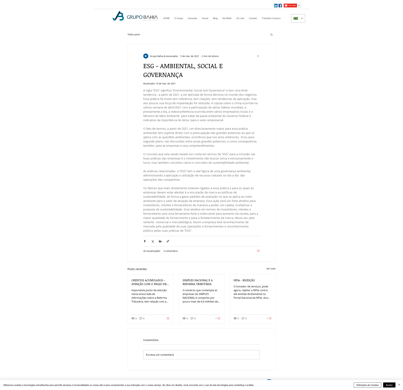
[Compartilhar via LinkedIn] (160, 241)
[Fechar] (399, 384)
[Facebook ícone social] (280, 5)
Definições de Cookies (367, 385)
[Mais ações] (258, 56)
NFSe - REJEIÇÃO (244, 280)
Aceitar (389, 385)
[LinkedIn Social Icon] (276, 5)
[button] (192, 18)
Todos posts (134, 34)
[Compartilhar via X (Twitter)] (152, 241)
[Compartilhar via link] (167, 241)
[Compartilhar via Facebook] (144, 241)
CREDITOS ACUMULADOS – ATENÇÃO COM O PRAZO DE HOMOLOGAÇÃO (149, 282)
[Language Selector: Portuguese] (298, 18)
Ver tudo (271, 268)
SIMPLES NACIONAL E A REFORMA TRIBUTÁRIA (198, 282)
